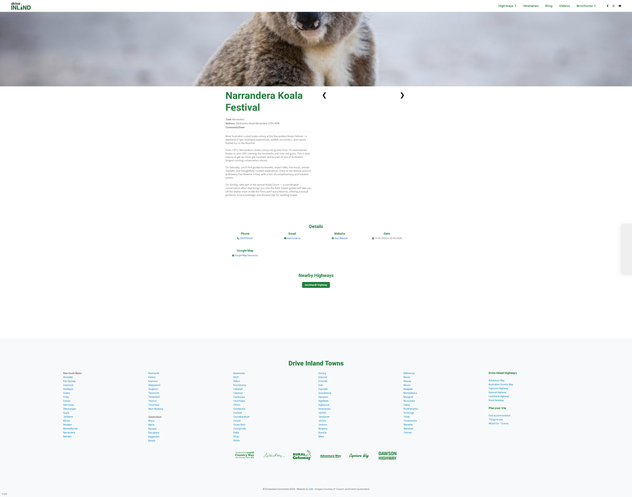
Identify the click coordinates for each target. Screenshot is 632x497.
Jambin (322, 412)
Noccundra (409, 401)
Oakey (407, 405)
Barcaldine (153, 432)
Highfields (323, 401)
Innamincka (324, 409)
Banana (152, 428)
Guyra (66, 412)
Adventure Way (497, 380)
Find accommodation (500, 415)
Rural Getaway (496, 400)
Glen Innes (68, 405)
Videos (564, 6)
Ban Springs (69, 381)
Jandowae (323, 416)
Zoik (311, 489)
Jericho (322, 420)
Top (4, 494)
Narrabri (67, 436)
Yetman (408, 432)
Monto (407, 377)
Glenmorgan (69, 409)
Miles (321, 436)
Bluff (236, 377)
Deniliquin (68, 389)
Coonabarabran (241, 416)
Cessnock (68, 385)
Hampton (323, 397)
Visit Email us (294, 238)
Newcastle (153, 373)
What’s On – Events (499, 423)
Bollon (236, 381)
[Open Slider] (626, 248)
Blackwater (239, 373)
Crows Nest (239, 424)
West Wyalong (155, 409)
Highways (506, 6)
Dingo (236, 436)
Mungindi (408, 397)
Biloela (151, 440)
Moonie (407, 381)
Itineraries (531, 6)
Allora (151, 421)
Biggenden (153, 436)
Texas (407, 416)
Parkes (152, 377)
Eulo (320, 385)
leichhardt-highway (316, 284)
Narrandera (69, 432)
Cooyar (237, 420)
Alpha (151, 425)
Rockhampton (411, 409)
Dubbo (66, 393)
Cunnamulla (239, 428)
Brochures (585, 6)
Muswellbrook (70, 428)
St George (409, 412)
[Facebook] (607, 6)
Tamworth (153, 393)
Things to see (496, 419)
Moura (407, 385)
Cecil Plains (239, 401)
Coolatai (237, 412)
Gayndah (323, 389)
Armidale (68, 377)
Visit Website (341, 238)
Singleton (153, 389)
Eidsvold (322, 377)
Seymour (153, 381)
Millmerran (409, 373)
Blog (549, 6)
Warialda (408, 424)
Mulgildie (408, 389)
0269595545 (246, 238)
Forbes (66, 401)
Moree (66, 420)
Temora (152, 401)
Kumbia (322, 432)
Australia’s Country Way (501, 384)
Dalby (236, 432)
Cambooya (239, 397)
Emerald (322, 381)
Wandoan (408, 428)
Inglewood (323, 405)
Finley (66, 397)
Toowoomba (410, 420)
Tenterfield (154, 397)
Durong (322, 373)
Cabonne (238, 393)
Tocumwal (153, 405)
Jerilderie (68, 416)
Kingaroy (323, 428)
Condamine (239, 409)
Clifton (236, 405)
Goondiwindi (324, 393)
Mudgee (67, 424)
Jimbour (322, 424)
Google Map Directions (246, 255)
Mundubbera (410, 393)
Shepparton (154, 385)
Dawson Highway (497, 392)
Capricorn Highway (498, 388)
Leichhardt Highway (499, 396)
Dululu (236, 440)
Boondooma (239, 385)
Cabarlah (238, 389)
